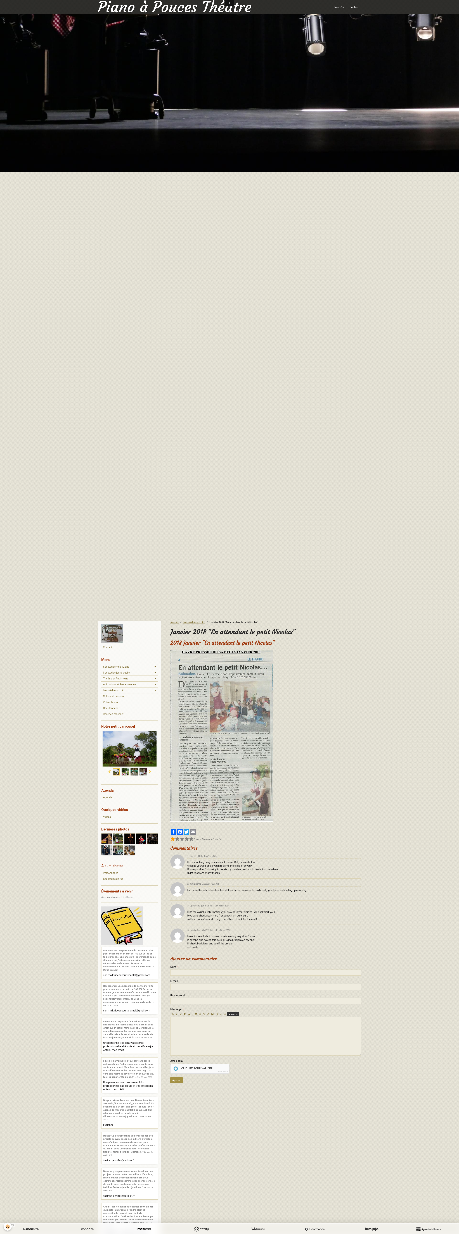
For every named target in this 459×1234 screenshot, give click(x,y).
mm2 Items (195, 883)
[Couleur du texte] (190, 1014)
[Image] (212, 1014)
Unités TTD (195, 856)
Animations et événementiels (119, 684)
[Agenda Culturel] (428, 1229)
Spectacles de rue (113, 878)
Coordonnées (110, 708)
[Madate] (87, 1229)
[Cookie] (8, 1227)
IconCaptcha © (222, 1072)
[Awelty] (201, 1229)
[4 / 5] (187, 839)
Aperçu (234, 1014)
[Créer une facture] (258, 1229)
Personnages (110, 873)
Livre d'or (339, 7)
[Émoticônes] (225, 1014)
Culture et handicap (114, 696)
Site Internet (177, 995)
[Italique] (176, 1014)
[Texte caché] (208, 1014)
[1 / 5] (173, 839)
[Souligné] (181, 1014)
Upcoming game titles (201, 905)
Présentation (110, 702)
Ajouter (176, 1080)
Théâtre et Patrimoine (115, 678)
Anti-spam (176, 1060)
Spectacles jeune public (116, 672)
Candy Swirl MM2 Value (201, 930)
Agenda (107, 797)
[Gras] (172, 1014)
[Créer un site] (30, 1229)
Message (175, 1009)
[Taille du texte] (185, 1014)
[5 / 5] (191, 839)
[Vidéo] (217, 1014)
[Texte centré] (200, 1014)
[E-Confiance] (314, 1229)
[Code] (221, 1014)
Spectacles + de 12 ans (116, 666)
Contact (354, 7)
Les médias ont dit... (194, 622)
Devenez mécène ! (113, 714)
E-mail (174, 981)
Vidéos (107, 816)
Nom (173, 966)
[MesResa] (144, 1229)
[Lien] (204, 1014)
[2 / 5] (177, 839)
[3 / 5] (182, 839)
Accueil (174, 622)
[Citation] (196, 1014)
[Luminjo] (371, 1229)
